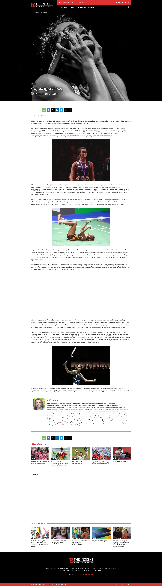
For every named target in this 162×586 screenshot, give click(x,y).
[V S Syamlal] (33, 93)
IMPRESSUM (82, 7)
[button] (129, 7)
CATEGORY (62, 7)
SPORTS (37, 12)
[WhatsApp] (44, 110)
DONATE (91, 7)
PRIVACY (124, 584)
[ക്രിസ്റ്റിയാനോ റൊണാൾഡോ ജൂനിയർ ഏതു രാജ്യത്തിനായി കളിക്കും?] (60, 453)
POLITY (33, 538)
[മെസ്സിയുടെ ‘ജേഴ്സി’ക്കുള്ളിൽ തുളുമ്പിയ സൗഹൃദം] (40, 453)
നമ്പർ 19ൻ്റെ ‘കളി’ (119, 461)
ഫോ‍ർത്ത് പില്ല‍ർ (60, 425)
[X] (128, 2)
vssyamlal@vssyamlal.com (85, 574)
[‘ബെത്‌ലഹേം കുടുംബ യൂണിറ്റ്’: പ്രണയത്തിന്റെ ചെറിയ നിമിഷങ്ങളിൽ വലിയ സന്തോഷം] (122, 533)
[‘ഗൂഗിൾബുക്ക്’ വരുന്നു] (101, 533)
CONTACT (117, 584)
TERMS (129, 584)
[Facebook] (112, 2)
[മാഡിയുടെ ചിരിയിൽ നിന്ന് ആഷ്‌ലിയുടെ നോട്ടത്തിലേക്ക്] (81, 533)
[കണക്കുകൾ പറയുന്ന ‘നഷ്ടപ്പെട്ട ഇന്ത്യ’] (60, 533)
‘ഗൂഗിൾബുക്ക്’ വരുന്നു (99, 541)
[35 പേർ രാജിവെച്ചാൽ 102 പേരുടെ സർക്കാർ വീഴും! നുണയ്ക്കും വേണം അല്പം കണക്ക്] (40, 533)
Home (32, 12)
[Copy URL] (70, 110)
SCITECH (95, 538)
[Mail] (122, 2)
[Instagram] (115, 2)
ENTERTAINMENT (76, 538)
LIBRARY (72, 7)
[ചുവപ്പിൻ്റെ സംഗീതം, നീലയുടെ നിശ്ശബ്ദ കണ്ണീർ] (101, 453)
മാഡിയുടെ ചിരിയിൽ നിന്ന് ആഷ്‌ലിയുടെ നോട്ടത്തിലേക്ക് (81, 542)
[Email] (66, 110)
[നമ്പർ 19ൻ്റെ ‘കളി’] (122, 453)
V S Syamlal (39, 94)
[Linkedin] (119, 2)
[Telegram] (125, 2)
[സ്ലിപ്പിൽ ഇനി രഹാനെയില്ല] (81, 453)
